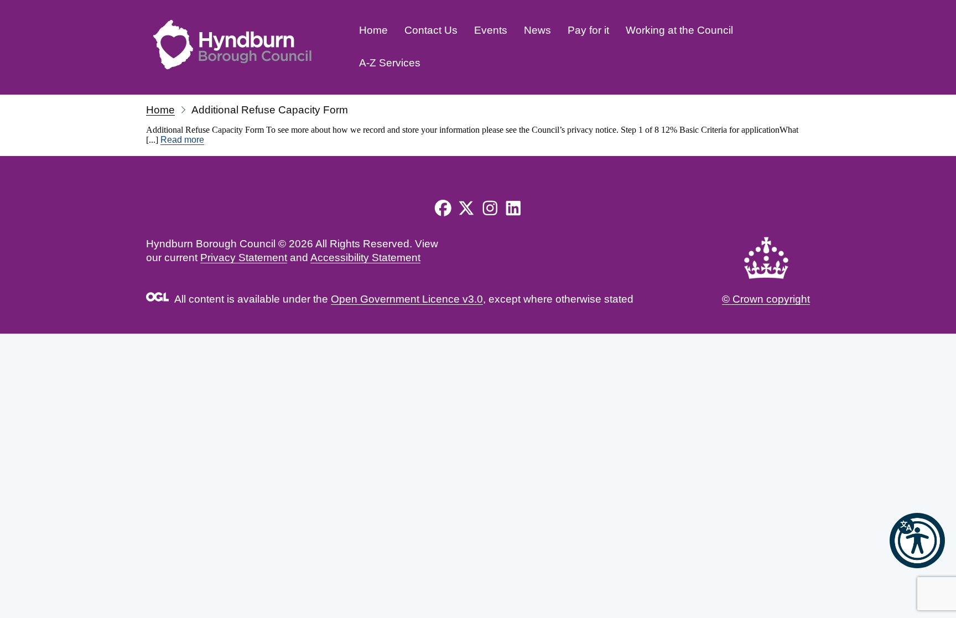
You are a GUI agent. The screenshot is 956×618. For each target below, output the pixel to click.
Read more (182, 139)
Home (373, 30)
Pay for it (588, 30)
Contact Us (431, 30)
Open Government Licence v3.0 (407, 299)
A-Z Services (389, 63)
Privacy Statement (243, 257)
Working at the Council (679, 30)
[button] (917, 540)
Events (490, 30)
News (537, 30)
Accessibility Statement (365, 257)
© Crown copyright (766, 299)
